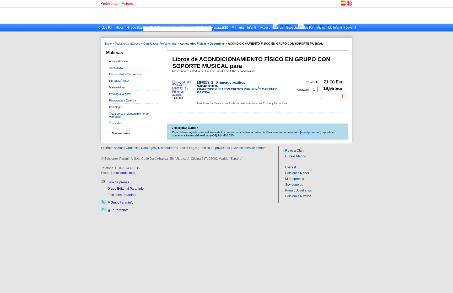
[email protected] (122, 173)
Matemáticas (117, 87)
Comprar (331, 96)
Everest (290, 167)
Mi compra (286, 26)
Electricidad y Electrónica (125, 74)
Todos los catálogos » (129, 43)
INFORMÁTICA (119, 80)
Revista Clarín (295, 150)
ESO (225, 27)
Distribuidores (168, 148)
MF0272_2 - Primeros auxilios (221, 82)
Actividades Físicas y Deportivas (202, 43)
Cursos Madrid (295, 156)
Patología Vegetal (120, 93)
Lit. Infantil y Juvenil (342, 27)
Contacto (132, 148)
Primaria (238, 27)
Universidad (189, 27)
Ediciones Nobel (297, 173)
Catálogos (148, 148)
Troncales (115, 123)
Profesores (109, 4)
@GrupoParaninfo (120, 202)
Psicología (115, 107)
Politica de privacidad (214, 148)
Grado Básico (137, 27)
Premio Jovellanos (298, 190)
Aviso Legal (188, 148)
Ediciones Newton (298, 196)
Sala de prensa (118, 182)
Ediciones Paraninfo (121, 195)
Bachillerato (209, 27)
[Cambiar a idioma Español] (343, 6)
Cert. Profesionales (163, 27)
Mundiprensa (294, 179)
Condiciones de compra (250, 148)
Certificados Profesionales (160, 43)
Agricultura (116, 67)
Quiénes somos (112, 148)
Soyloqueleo (294, 185)
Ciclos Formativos (111, 27)
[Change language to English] (349, 6)
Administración (118, 61)
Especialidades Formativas (305, 27)
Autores (128, 4)
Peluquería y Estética (122, 100)
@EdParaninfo (117, 210)
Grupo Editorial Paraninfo (125, 188)
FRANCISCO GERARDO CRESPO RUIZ (224, 89)
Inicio (108, 43)
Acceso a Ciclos (271, 27)
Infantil (252, 27)
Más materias (121, 133)
